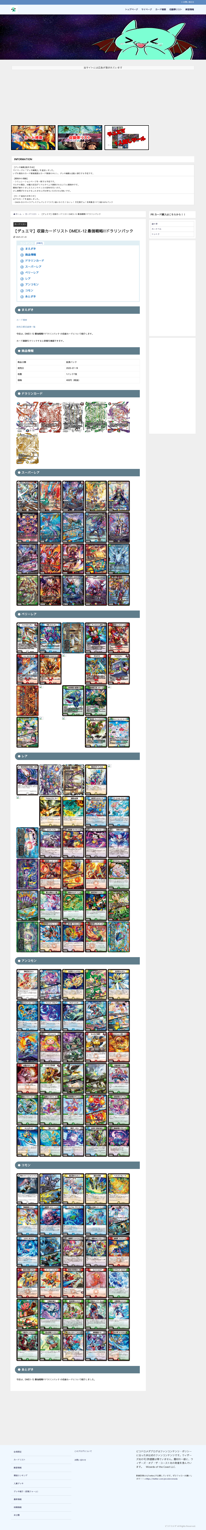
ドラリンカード (32, 260)
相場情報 (18, 1507)
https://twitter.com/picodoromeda (161, 1479)
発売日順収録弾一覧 (25, 327)
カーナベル (157, 229)
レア (26, 278)
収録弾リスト (175, 9)
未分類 (17, 1515)
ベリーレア (30, 272)
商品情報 (28, 254)
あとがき (28, 296)
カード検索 (160, 9)
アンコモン (30, 284)
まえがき (28, 248)
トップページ (131, 9)
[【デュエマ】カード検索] (33, 137)
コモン (27, 290)
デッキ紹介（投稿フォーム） (26, 1491)
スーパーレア (31, 266)
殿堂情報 (189, 9)
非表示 (39, 243)
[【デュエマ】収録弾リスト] (80, 137)
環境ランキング (20, 1476)
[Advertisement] (102, 95)
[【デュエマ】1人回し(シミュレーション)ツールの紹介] (127, 137)
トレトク (156, 234)
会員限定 (18, 1452)
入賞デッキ (19, 1484)
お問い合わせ (188, 2)
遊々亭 (155, 224)
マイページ (146, 9)
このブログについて (83, 1451)
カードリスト (20, 224)
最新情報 (18, 1499)
